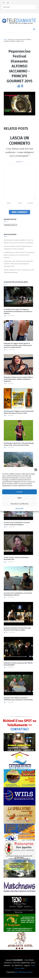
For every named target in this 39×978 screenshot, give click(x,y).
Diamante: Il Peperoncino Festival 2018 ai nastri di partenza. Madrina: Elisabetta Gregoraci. (18, 379)
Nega (19, 498)
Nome (9, 203)
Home (5, 39)
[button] (36, 470)
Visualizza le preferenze (19, 504)
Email (20, 203)
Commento (19, 162)
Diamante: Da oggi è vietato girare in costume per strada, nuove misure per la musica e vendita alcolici (18, 345)
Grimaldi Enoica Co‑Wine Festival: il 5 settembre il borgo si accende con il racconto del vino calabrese (19, 255)
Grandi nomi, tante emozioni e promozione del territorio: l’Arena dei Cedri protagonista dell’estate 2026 (18, 263)
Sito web (30, 203)
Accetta (19, 492)
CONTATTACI (20, 729)
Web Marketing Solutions (24, 972)
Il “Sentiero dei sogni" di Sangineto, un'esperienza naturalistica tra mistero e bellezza (18, 311)
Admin (22, 968)
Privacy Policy (19, 508)
